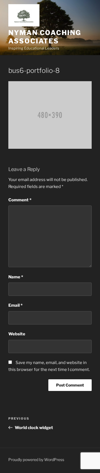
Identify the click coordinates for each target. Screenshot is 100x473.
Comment (19, 199)
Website (16, 333)
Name (15, 276)
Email (15, 305)
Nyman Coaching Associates (44, 37)
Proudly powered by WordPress (36, 459)
